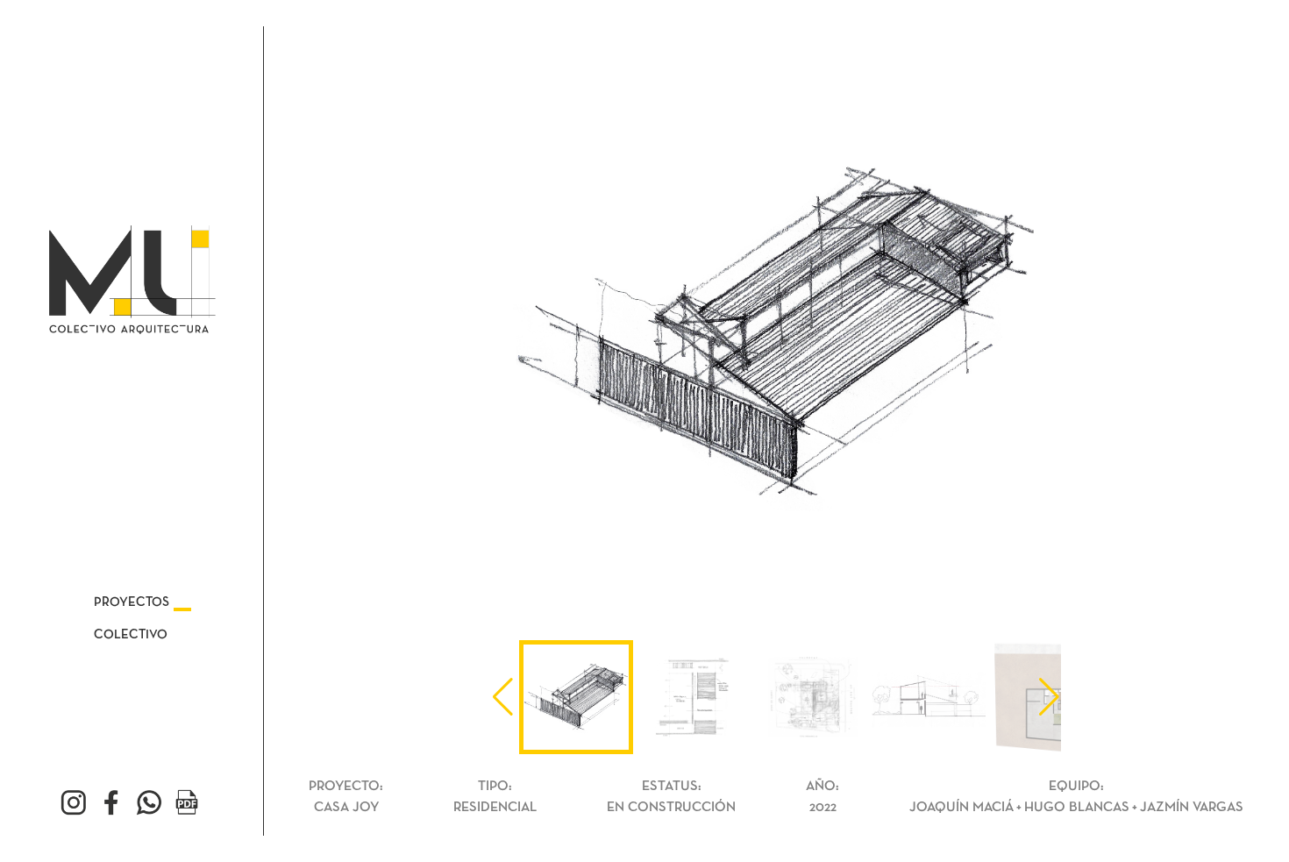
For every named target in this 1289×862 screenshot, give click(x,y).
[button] (1049, 697)
